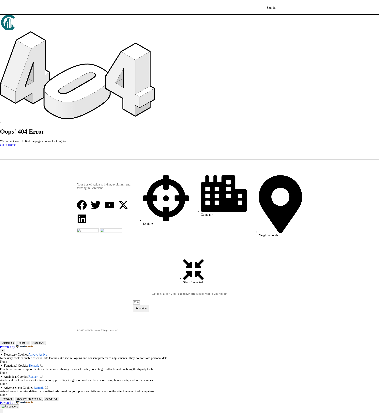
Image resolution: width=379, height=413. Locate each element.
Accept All (38, 342)
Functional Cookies (16, 365)
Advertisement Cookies (18, 387)
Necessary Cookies (16, 354)
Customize (8, 342)
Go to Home (8, 144)
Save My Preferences (28, 398)
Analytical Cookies (16, 376)
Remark (34, 365)
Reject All (23, 342)
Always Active (37, 354)
